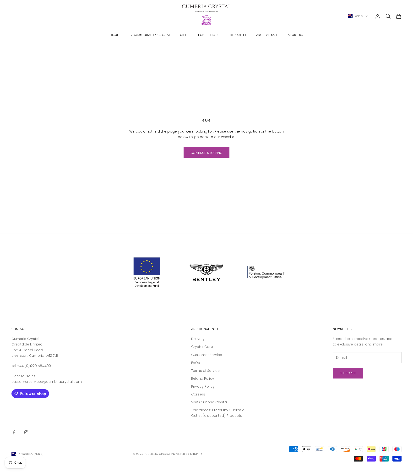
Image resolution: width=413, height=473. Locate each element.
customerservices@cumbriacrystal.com (46, 381)
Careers (198, 394)
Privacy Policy (203, 386)
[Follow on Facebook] (13, 432)
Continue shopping (206, 152)
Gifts (184, 35)
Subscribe (348, 373)
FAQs (195, 362)
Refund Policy (202, 378)
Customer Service (206, 354)
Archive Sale (267, 35)
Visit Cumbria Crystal (209, 402)
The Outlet (237, 35)
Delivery (198, 338)
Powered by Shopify (186, 454)
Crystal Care (202, 346)
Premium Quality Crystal (149, 35)
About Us (295, 35)
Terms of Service (205, 370)
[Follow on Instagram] (26, 432)
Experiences (208, 35)
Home (114, 35)
